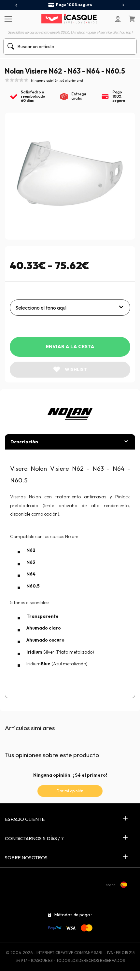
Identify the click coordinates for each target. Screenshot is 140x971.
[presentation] (16, 5)
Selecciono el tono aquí (40, 307)
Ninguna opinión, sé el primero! (57, 80)
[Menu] (7, 18)
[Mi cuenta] (117, 18)
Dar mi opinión (70, 790)
